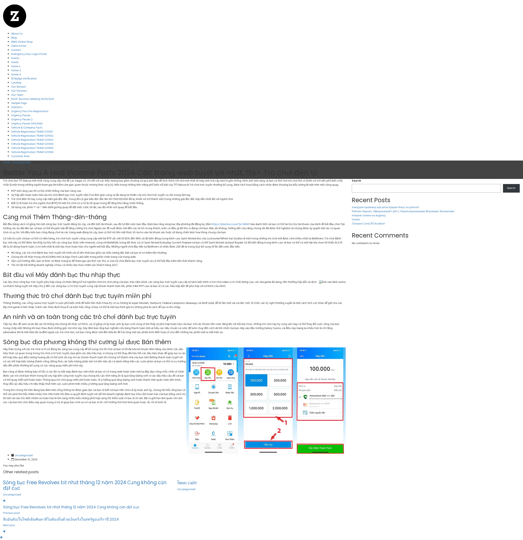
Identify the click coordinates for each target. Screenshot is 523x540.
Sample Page (19, 103)
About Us (17, 33)
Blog (14, 38)
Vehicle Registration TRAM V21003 (32, 140)
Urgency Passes (20, 115)
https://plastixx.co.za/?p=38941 (230, 224)
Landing (16, 82)
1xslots (356, 219)
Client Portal (18, 46)
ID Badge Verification (24, 78)
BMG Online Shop (22, 42)
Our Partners (19, 91)
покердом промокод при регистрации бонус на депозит (385, 207)
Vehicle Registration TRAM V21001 (32, 131)
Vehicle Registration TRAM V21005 (32, 148)
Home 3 (15, 66)
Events (15, 58)
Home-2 (16, 70)
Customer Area (20, 156)
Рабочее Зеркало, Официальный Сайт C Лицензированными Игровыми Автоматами (403, 211)
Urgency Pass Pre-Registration (29, 111)
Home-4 (16, 74)
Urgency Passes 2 (21, 119)
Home (14, 62)
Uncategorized (21, 162)
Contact (16, 50)
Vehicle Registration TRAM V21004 (32, 144)
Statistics (16, 107)
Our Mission (18, 87)
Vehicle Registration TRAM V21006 (32, 152)
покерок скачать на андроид (369, 215)
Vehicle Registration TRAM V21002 (32, 136)
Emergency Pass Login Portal (29, 54)
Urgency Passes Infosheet (27, 123)
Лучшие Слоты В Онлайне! (368, 223)
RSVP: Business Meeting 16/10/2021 (32, 99)
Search (356, 181)
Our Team (17, 95)
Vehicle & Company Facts (26, 127)
